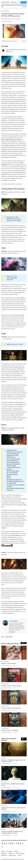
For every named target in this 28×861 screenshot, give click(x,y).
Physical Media (5, 11)
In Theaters (4, 781)
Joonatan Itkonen (7, 21)
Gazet (22, 859)
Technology (4, 805)
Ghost (18, 859)
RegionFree (7, 859)
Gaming (3, 758)
